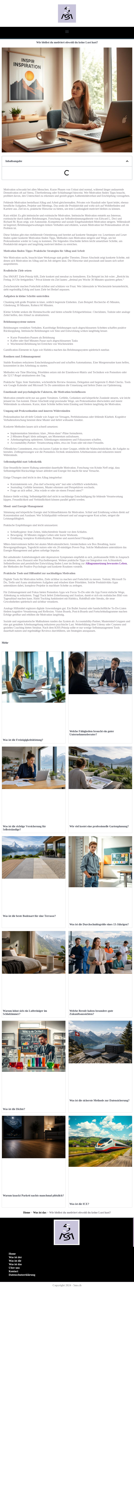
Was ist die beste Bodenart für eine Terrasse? (29, 915)
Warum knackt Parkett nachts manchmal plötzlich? (33, 1195)
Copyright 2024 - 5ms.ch (67, 1285)
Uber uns (14, 1267)
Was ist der (15, 1257)
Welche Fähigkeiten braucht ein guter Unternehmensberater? (91, 733)
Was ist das (39, 1212)
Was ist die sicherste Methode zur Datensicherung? (99, 1100)
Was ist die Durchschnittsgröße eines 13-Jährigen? (99, 924)
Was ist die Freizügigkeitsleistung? (23, 739)
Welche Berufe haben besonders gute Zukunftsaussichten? (91, 1012)
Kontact (13, 1271)
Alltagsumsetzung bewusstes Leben (106, 563)
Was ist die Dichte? (14, 1109)
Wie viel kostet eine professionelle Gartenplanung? (99, 826)
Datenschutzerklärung (22, 1274)
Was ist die (15, 1260)
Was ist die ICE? (79, 1203)
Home (26, 1212)
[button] (67, 31)
